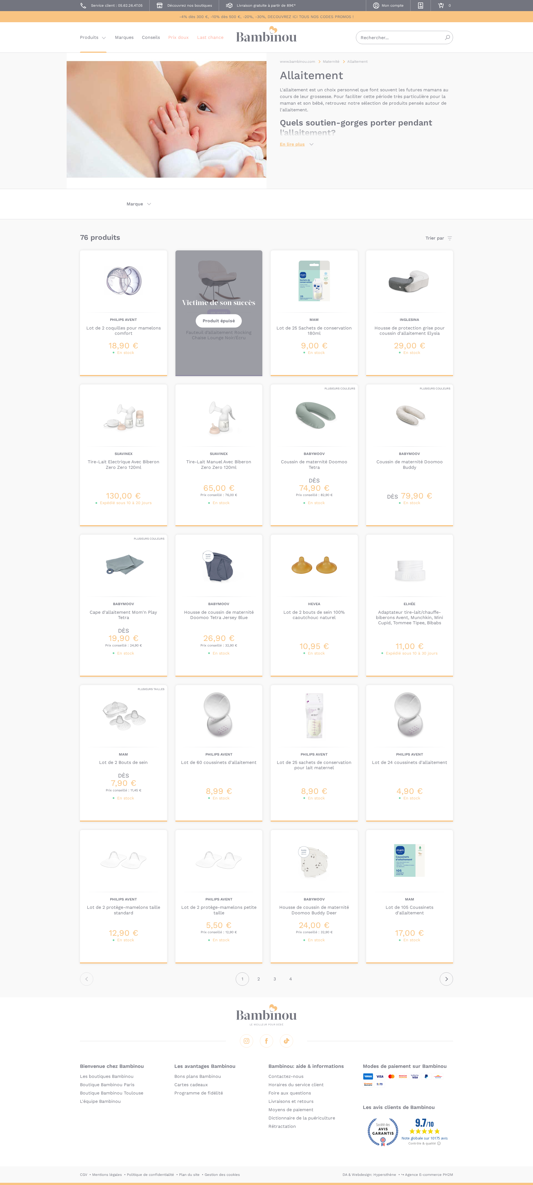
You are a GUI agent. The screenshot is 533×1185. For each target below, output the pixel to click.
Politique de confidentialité (150, 1175)
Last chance (210, 37)
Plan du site (189, 1175)
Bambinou (266, 37)
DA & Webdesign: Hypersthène (369, 1175)
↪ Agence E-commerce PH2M (427, 1175)
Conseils (151, 37)
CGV (83, 1175)
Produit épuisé (219, 320)
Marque (135, 204)
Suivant (446, 979)
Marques (124, 37)
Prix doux (178, 37)
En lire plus (292, 144)
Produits (89, 37)
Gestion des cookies (222, 1175)
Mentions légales (107, 1175)
